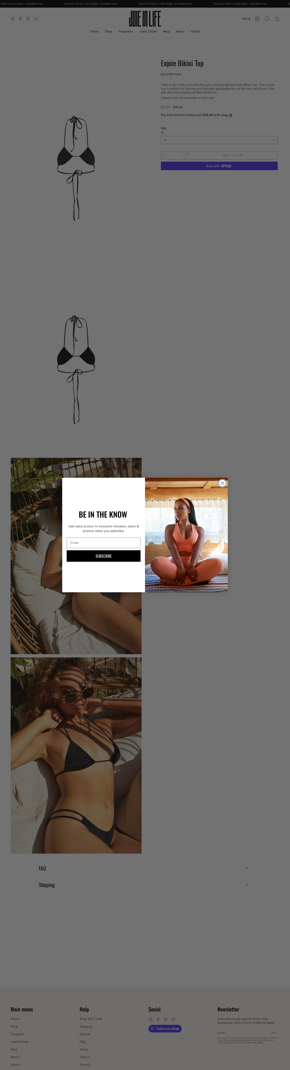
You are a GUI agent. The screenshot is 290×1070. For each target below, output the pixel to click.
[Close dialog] (222, 483)
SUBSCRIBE (104, 556)
